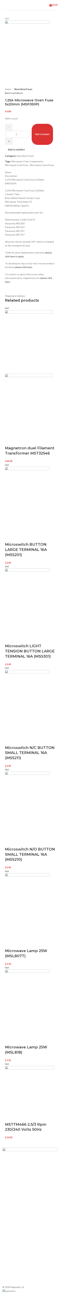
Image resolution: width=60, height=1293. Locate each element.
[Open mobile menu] (4, 5)
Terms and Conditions (14, 1201)
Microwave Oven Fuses (42, 165)
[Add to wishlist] (27, 441)
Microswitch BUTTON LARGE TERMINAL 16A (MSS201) (26, 549)
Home (8, 89)
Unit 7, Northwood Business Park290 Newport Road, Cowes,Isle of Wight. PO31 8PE (19, 1278)
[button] (9, 441)
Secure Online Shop (12, 1189)
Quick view (18, 441)
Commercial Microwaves (15, 1239)
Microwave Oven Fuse (16, 165)
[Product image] (28, 405)
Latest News (9, 1195)
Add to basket (42, 134)
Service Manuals (10, 1244)
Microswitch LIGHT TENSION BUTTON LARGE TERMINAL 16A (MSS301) (30, 651)
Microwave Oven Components (27, 161)
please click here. (24, 267)
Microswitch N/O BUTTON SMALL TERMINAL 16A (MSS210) (30, 854)
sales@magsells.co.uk (20, 1267)
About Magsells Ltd (12, 1178)
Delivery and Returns (13, 1207)
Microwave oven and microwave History (23, 1227)
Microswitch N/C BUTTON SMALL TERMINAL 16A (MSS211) (29, 752)
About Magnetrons (12, 1233)
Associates (8, 1184)
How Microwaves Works (15, 1221)
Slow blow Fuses (23, 89)
